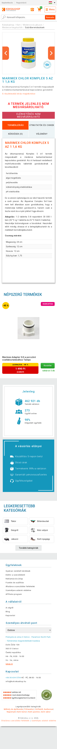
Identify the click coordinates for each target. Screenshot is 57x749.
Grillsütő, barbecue (44, 709)
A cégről (9, 608)
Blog (8, 612)
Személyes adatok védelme (18, 590)
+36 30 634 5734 (13, 678)
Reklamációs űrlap (14, 579)
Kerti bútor (22, 712)
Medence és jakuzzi (32, 25)
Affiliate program (14, 594)
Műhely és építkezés (13, 709)
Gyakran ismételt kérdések (18, 571)
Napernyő (11, 712)
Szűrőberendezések (35, 27)
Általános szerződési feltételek (20, 586)
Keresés (50, 17)
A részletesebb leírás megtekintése (18, 94)
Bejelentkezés (7, 3)
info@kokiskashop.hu (16, 681)
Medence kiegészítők (12, 27)
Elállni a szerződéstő (15, 575)
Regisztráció (21, 3)
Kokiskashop (8, 25)
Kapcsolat (10, 615)
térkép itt (9, 664)
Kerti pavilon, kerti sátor (39, 712)
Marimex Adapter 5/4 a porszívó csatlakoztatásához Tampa (19, 358)
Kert (19, 25)
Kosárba (47, 365)
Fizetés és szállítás (15, 583)
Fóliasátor (29, 709)
